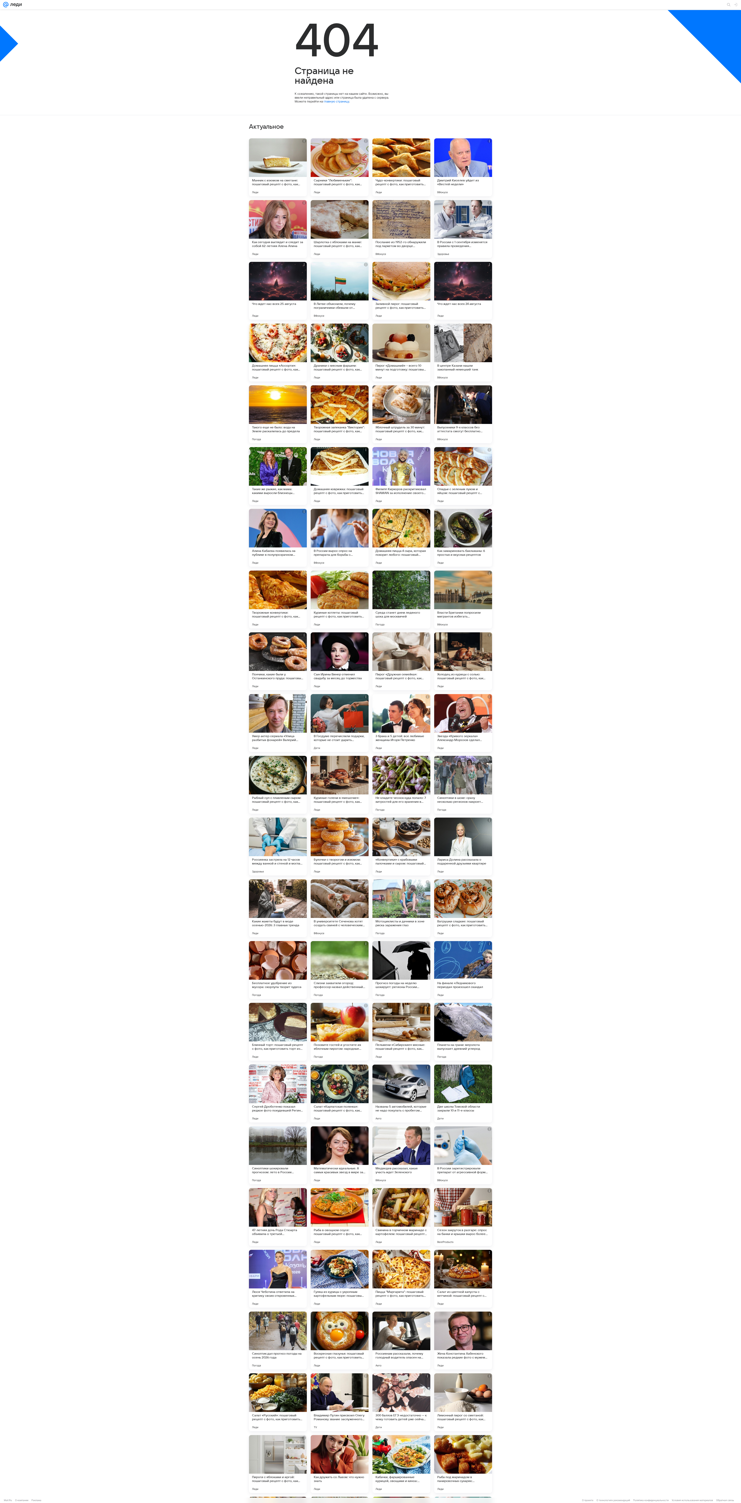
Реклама (36, 1500)
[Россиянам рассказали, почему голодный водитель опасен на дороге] (401, 1340)
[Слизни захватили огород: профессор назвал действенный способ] (340, 970)
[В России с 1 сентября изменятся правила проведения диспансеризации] (463, 229)
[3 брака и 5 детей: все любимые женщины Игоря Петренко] (401, 723)
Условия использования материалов (692, 1500)
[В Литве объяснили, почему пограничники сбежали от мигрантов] (340, 291)
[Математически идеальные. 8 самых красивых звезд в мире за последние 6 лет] (340, 1155)
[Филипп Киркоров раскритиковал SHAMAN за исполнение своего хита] (401, 476)
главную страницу (336, 101)
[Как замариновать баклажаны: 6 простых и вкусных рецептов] (463, 538)
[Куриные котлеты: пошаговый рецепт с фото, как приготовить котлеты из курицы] (340, 599)
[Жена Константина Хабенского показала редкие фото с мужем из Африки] (463, 1340)
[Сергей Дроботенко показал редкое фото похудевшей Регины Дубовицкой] (278, 1093)
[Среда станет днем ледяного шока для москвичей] (401, 599)
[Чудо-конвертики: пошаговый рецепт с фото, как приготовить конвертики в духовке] (401, 167)
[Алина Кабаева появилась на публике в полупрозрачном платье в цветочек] (278, 538)
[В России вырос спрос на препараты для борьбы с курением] (340, 538)
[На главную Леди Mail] (15, 4)
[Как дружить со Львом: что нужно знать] (340, 1464)
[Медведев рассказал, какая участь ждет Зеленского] (401, 1155)
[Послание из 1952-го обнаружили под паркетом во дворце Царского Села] (401, 229)
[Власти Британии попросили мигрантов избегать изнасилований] (463, 599)
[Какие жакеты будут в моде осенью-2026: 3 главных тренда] (278, 908)
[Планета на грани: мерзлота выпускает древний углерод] (463, 1032)
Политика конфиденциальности (651, 1500)
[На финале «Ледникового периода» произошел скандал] (463, 970)
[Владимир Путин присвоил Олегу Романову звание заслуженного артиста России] (340, 1402)
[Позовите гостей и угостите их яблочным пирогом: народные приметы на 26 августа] (340, 1032)
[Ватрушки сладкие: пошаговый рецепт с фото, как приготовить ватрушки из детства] (463, 908)
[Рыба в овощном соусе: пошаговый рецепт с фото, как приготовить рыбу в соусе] (340, 1217)
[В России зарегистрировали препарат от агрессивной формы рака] (463, 1155)
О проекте (587, 1500)
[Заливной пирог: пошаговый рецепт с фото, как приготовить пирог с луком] (401, 291)
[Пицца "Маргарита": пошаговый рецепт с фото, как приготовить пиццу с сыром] (401, 1279)
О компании (21, 1500)
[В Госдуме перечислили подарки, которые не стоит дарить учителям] (340, 723)
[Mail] (5, 4)
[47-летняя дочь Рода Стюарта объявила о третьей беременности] (278, 1217)
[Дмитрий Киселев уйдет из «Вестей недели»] (463, 167)
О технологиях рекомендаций (613, 1500)
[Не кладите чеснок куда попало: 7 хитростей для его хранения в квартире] (401, 785)
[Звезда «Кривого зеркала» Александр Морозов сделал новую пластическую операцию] (463, 723)
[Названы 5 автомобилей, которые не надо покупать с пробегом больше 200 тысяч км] (401, 1093)
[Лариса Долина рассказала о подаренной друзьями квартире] (463, 846)
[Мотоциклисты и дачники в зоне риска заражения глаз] (401, 908)
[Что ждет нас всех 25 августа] (278, 291)
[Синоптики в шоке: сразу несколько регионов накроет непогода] (463, 785)
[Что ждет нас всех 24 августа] (463, 291)
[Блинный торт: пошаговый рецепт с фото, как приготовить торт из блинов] (278, 1032)
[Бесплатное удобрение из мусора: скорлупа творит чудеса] (278, 970)
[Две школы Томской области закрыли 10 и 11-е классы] (463, 1093)
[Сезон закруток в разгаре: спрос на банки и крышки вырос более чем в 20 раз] (463, 1217)
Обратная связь (725, 1500)
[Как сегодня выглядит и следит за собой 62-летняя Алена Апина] (278, 229)
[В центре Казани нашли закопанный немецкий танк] (463, 352)
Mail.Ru (8, 1500)
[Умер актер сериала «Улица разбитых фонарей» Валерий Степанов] (278, 723)
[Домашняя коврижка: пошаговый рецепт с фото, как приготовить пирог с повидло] (340, 476)
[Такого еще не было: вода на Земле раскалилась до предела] (278, 414)
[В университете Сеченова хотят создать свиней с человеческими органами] (340, 908)
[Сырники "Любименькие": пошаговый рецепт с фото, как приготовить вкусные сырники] (340, 167)
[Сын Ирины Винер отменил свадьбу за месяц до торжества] (340, 661)
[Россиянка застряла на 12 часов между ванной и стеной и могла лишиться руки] (278, 846)
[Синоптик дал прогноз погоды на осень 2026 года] (278, 1340)
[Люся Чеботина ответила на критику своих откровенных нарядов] (278, 1279)
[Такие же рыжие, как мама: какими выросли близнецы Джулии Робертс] (278, 476)
